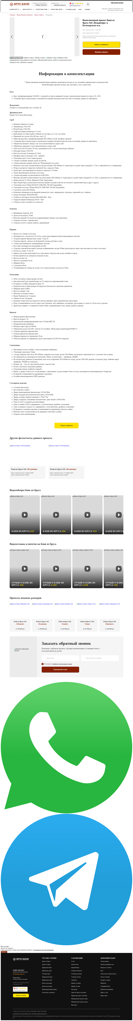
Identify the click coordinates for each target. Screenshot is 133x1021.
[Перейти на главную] (19, 4)
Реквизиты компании (107, 989)
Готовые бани (71, 9)
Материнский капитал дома (79, 1002)
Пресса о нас (104, 992)
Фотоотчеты (74, 964)
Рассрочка (74, 989)
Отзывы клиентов (76, 970)
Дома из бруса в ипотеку (78, 992)
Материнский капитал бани (79, 998)
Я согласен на (58, 664)
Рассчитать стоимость (48, 992)
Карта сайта (104, 995)
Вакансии (103, 983)
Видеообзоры (75, 967)
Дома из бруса (27, 9)
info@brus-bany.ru (19, 974)
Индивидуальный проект (49, 989)
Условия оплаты (76, 977)
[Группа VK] (110, 5)
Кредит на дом (75, 986)
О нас (73, 961)
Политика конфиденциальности (39, 1013)
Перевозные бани (47, 977)
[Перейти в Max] (122, 5)
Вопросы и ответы (106, 967)
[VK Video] (113, 5)
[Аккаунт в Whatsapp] (119, 5)
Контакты (74, 1005)
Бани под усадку (47, 983)
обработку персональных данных (62, 664)
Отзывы (87, 9)
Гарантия (74, 980)
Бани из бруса (14, 9)
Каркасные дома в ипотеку (79, 995)
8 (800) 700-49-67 (18, 970)
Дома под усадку (47, 986)
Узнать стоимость (101, 44)
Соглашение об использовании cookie (22, 1013)
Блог (102, 970)
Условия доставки (76, 974)
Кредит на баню (76, 983)
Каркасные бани (41, 9)
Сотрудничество (105, 986)
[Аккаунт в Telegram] (116, 5)
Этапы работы (105, 961)
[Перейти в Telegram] (66, 945)
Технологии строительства (108, 974)
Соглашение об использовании (43, 950)
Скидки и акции (105, 980)
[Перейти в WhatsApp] (66, 813)
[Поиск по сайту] (87, 4)
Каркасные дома (56, 9)
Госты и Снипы (105, 977)
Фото (80, 9)
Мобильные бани (47, 980)
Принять (4, 952)
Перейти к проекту (101, 52)
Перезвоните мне (60, 669)
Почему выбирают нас (107, 964)
